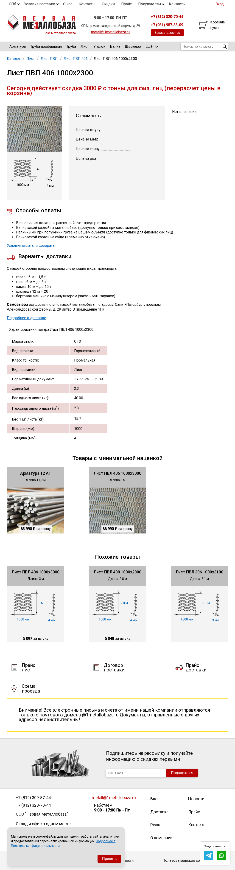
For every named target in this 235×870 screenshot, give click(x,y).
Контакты (87, 4)
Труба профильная (46, 46)
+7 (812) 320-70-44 (33, 805)
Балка (115, 46)
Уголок (99, 46)
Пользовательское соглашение (189, 860)
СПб (12, 4)
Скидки (108, 4)
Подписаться (182, 773)
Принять (109, 859)
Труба (71, 46)
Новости (196, 798)
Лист (85, 46)
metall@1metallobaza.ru (110, 32)
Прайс (126, 4)
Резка (155, 824)
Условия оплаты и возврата (30, 245)
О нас (67, 4)
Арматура (17, 46)
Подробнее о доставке (26, 318)
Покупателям (149, 4)
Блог (154, 798)
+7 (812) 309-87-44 (33, 797)
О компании (161, 837)
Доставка (159, 811)
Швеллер (133, 46)
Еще (149, 46)
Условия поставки (39, 4)
